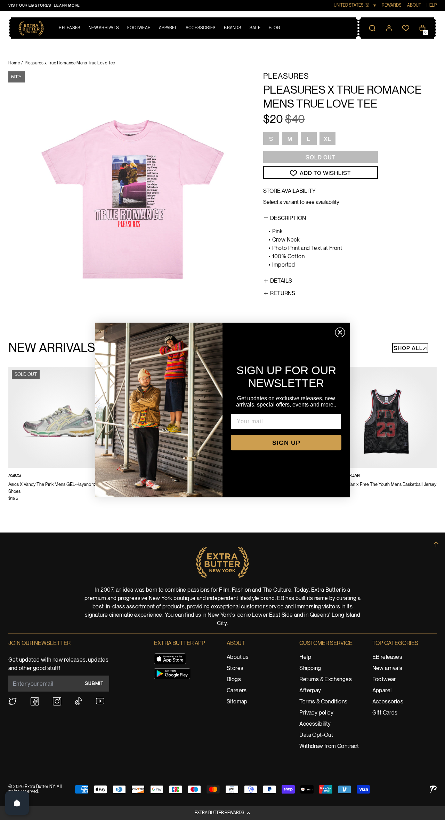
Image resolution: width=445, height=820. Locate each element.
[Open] (17, 803)
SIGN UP (286, 442)
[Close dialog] (340, 332)
